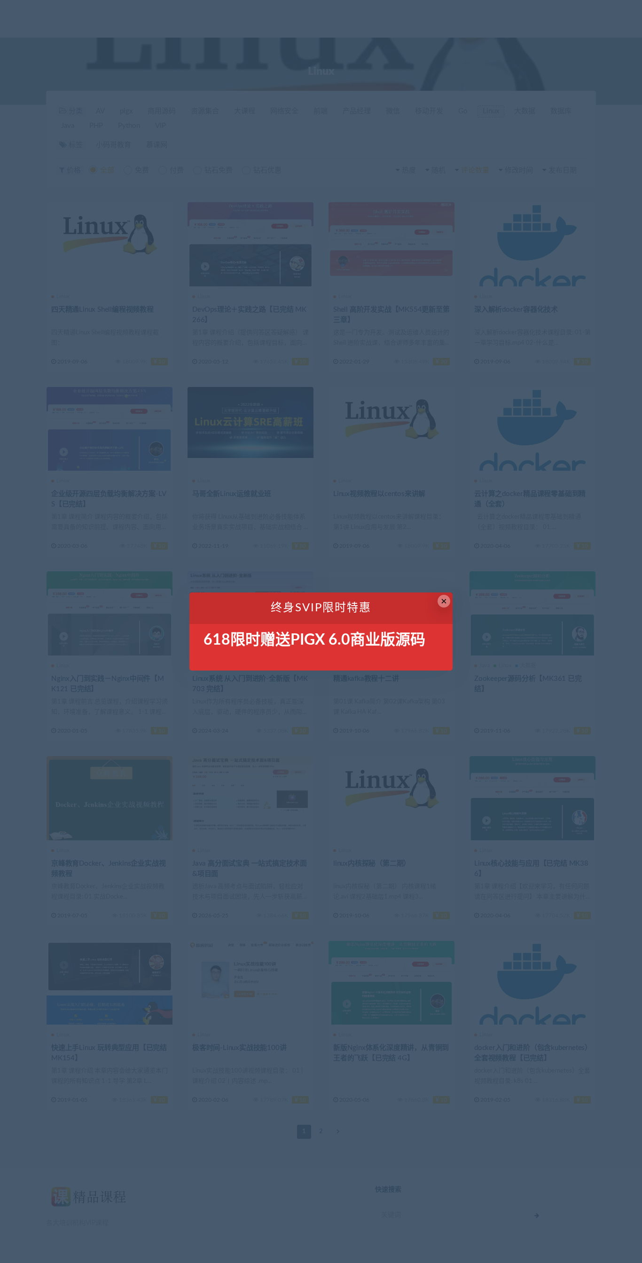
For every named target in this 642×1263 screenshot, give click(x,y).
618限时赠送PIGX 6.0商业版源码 (314, 639)
